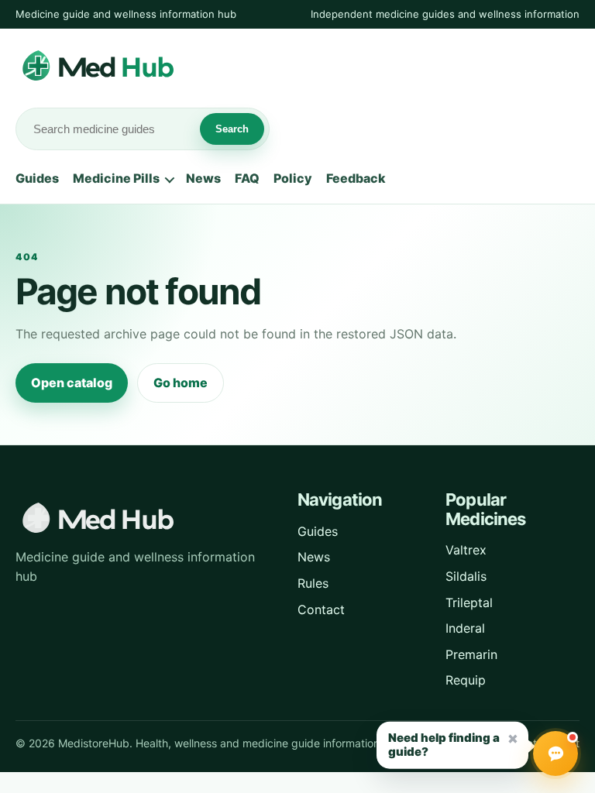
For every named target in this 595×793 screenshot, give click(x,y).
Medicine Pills (116, 178)
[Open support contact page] (555, 753)
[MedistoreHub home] (139, 66)
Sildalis (466, 576)
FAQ (247, 178)
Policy (292, 178)
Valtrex (466, 550)
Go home (180, 382)
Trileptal (469, 602)
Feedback (356, 178)
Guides (37, 178)
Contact (321, 609)
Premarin (471, 654)
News (203, 178)
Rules (313, 583)
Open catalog (71, 382)
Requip (465, 680)
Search (232, 129)
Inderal (465, 628)
